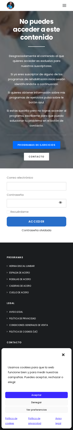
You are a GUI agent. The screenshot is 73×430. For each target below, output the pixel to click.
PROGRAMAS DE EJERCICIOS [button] (36, 145)
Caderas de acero (20, 285)
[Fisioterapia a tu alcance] (10, 5)
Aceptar (36, 395)
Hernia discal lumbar (22, 266)
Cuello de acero (19, 292)
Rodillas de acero (20, 279)
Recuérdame (19, 212)
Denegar (36, 402)
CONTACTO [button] (36, 156)
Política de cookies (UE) (23, 331)
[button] (63, 355)
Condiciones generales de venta (28, 325)
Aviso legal (16, 311)
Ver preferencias (36, 409)
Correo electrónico (20, 178)
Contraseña (15, 195)
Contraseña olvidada (36, 230)
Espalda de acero (19, 272)
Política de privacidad (22, 318)
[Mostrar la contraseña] (60, 202)
